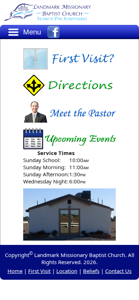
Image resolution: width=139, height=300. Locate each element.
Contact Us (118, 270)
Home (14, 270)
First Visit (39, 270)
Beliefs (91, 270)
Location (66, 270)
